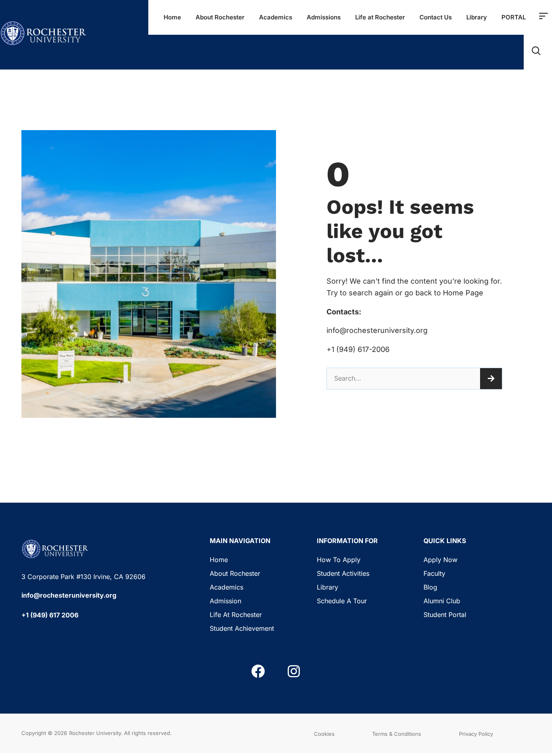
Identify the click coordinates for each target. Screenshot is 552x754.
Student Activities (343, 573)
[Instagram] (294, 671)
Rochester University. (95, 733)
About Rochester (220, 17)
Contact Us (435, 17)
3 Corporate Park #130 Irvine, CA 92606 (83, 577)
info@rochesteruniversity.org (68, 595)
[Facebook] (258, 671)
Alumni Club (441, 601)
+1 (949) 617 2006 (49, 615)
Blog (430, 587)
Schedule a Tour (342, 601)
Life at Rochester (380, 17)
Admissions (324, 17)
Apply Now (440, 560)
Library (476, 17)
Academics (275, 17)
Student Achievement (242, 628)
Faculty (434, 573)
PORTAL (513, 17)
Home (172, 17)
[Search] (491, 378)
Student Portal (444, 615)
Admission (225, 601)
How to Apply (338, 560)
